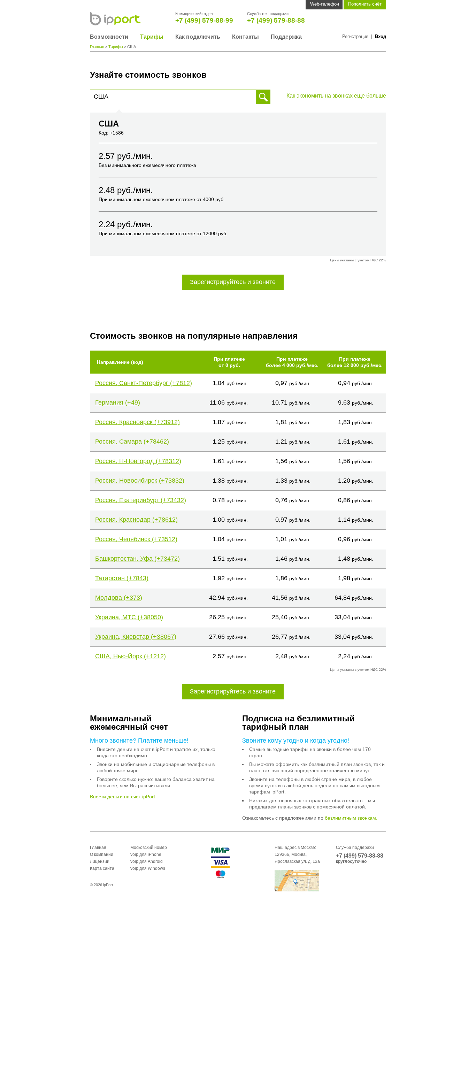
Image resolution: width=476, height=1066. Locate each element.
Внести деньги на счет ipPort (122, 796)
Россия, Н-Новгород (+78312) (138, 461)
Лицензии (99, 861)
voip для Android (146, 861)
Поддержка (286, 37)
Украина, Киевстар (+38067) (135, 636)
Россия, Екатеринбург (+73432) (140, 500)
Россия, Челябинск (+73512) (136, 539)
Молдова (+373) (118, 597)
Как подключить (197, 37)
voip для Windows (147, 868)
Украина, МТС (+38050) (129, 617)
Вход (380, 36)
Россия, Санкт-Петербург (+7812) (143, 382)
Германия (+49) (117, 402)
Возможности (109, 37)
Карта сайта (102, 868)
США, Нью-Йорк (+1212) (130, 656)
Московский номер (148, 847)
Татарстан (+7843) (121, 578)
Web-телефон (324, 4)
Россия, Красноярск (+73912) (137, 422)
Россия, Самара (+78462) (132, 441)
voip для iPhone (145, 854)
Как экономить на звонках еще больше (336, 96)
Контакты (245, 37)
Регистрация (355, 36)
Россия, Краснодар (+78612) (136, 519)
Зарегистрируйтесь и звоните (233, 281)
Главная (97, 47)
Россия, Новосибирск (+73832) (139, 480)
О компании (101, 854)
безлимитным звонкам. (351, 818)
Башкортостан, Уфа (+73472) (137, 558)
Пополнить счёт (365, 4)
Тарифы (151, 37)
